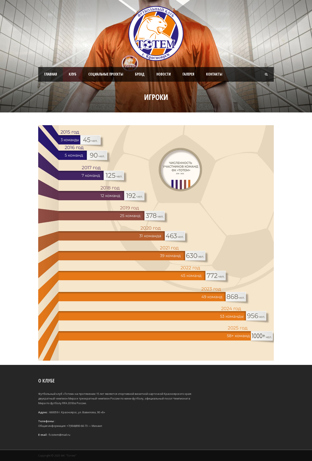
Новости (163, 74)
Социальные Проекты (105, 74)
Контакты (214, 74)
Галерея (188, 74)
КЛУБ (72, 74)
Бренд (140, 74)
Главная (50, 74)
